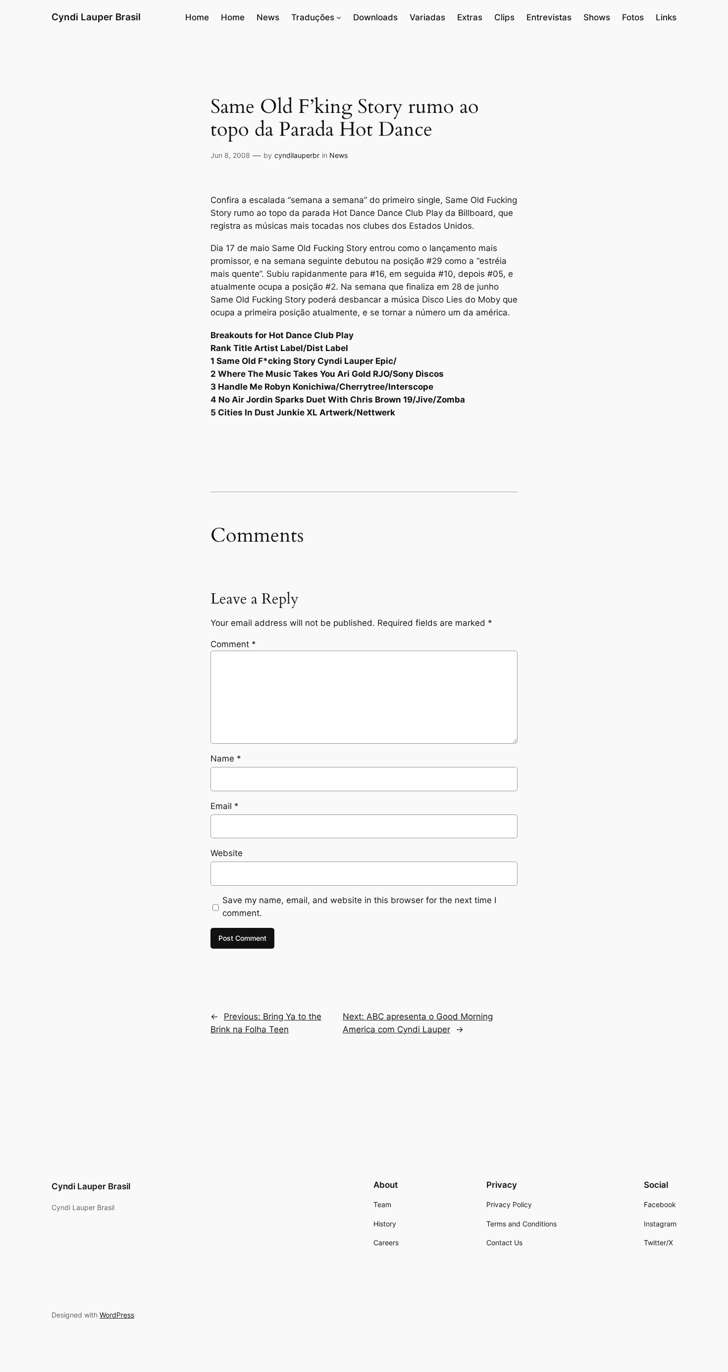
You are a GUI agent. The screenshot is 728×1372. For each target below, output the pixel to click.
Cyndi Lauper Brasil (96, 17)
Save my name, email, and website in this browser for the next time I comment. (359, 906)
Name (225, 758)
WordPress (117, 1315)
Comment (233, 644)
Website (226, 853)
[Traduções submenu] (338, 17)
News (338, 155)
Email (224, 806)
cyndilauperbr (296, 155)
